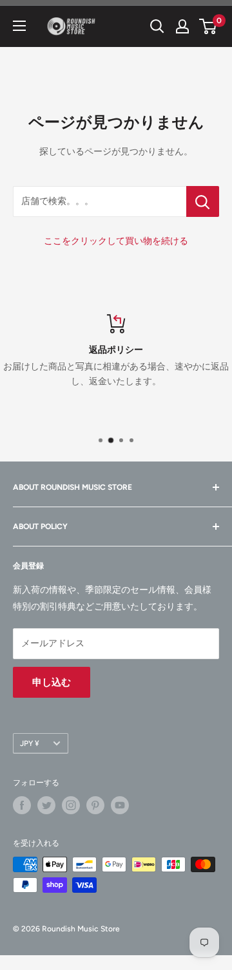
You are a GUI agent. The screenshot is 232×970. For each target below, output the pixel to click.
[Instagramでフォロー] (71, 805)
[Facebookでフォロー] (22, 805)
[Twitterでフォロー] (46, 805)
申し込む (51, 682)
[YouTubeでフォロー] (120, 805)
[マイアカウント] (182, 26)
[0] (208, 26)
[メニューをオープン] (19, 26)
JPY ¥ (29, 743)
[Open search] (157, 26)
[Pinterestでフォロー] (95, 805)
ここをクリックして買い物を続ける (116, 241)
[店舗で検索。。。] (202, 201)
